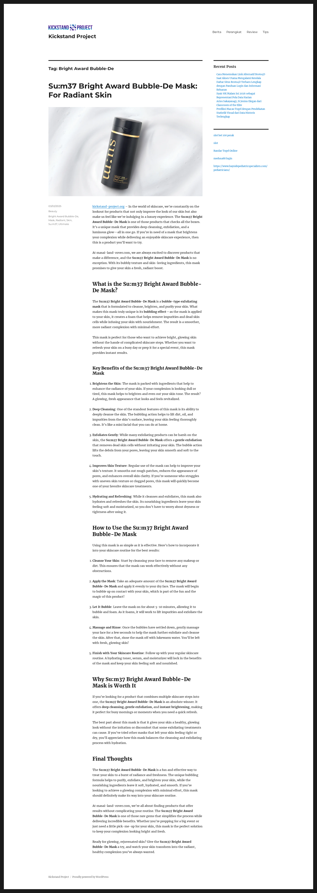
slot (216, 143)
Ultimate (63, 224)
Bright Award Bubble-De (63, 216)
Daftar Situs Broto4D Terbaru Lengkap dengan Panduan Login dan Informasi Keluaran (238, 85)
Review (252, 32)
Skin (69, 220)
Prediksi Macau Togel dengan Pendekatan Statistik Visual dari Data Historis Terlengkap (240, 112)
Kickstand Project (72, 36)
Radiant (60, 220)
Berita (216, 32)
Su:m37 (52, 224)
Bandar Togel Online (225, 150)
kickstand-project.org (108, 206)
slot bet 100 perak (224, 135)
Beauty (52, 211)
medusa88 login (223, 158)
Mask (51, 220)
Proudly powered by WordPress (90, 877)
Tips (266, 32)
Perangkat (234, 32)
